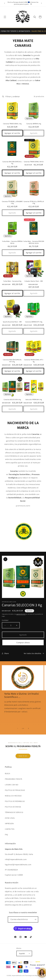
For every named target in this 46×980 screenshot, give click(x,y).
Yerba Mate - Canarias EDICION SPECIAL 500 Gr (33, 242)
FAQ (6, 834)
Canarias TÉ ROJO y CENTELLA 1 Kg (34, 202)
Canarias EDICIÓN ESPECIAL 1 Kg (12, 162)
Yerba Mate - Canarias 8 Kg (12, 281)
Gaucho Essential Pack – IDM (12, 322)
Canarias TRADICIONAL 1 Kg (12, 124)
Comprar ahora (23, 642)
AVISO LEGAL (10, 818)
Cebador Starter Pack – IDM (34, 281)
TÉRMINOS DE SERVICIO (14, 812)
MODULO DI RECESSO (13, 796)
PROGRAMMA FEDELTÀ (13, 779)
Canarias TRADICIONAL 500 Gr (34, 162)
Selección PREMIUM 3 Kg (34, 399)
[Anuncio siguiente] (41, 3)
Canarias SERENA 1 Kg (33, 124)
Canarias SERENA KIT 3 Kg (33, 322)
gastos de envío (21, 614)
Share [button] (6, 653)
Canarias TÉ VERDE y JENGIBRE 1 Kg (12, 202)
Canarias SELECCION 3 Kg (12, 399)
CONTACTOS (9, 829)
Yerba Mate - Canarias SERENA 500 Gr (12, 242)
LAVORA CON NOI (11, 785)
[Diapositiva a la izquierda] (17, 728)
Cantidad (5, 620)
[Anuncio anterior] (4, 3)
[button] (5, 17)
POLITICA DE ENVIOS (13, 807)
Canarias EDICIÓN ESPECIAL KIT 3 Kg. (12, 361)
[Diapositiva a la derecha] (28, 728)
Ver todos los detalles (32, 653)
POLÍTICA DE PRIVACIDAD (15, 790)
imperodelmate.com (18, 975)
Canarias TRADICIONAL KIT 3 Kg (33, 361)
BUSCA (7, 773)
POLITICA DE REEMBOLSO (15, 801)
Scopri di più (23, 756)
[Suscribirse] (35, 919)
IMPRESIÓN (9, 823)
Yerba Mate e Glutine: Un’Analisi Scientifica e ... (21, 695)
